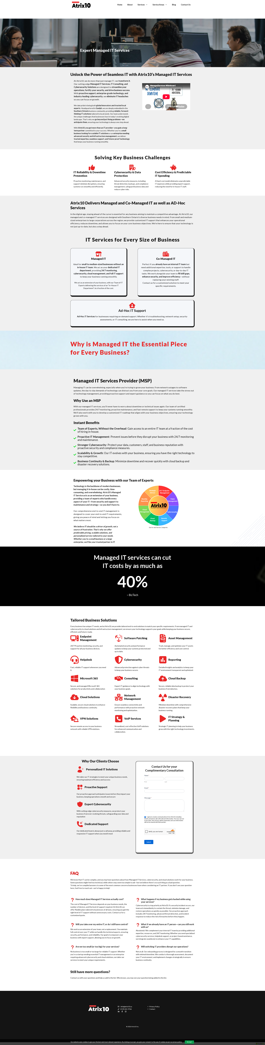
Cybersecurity (97, 445)
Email (146, 788)
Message (148, 798)
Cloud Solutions (90, 697)
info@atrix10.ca (126, 1006)
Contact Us (186, 5)
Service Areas (158, 5)
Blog (174, 5)
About (130, 5)
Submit (148, 842)
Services (141, 5)
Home (119, 5)
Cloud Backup (177, 678)
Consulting (131, 678)
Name (146, 775)
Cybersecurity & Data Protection (127, 174)
